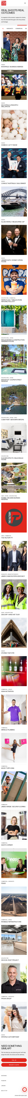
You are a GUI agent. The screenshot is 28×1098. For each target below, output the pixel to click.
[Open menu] (25, 3)
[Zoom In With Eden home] (3, 3)
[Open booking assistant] (24, 1089)
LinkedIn (3, 1085)
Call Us (14, 1060)
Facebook (3, 1080)
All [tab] (3, 28)
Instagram (4, 1075)
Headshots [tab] (10, 28)
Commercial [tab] (19, 28)
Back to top (4, 1090)
